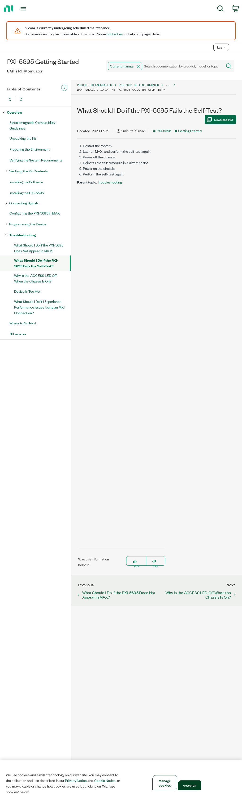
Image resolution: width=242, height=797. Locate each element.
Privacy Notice (76, 780)
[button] (138, 66)
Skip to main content (18, 37)
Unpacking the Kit (22, 138)
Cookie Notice (105, 780)
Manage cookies (165, 783)
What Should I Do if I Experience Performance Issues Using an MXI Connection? (39, 307)
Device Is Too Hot (27, 291)
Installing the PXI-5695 (26, 192)
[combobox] (164, 66)
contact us (115, 33)
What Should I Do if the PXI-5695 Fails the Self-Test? (36, 263)
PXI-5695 (163, 130)
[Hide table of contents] (64, 88)
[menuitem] (220, 9)
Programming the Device (27, 223)
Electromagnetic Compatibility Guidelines (32, 125)
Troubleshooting (22, 234)
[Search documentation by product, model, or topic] (228, 66)
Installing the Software (26, 181)
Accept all (189, 785)
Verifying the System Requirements (35, 159)
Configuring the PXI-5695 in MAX (34, 212)
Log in (221, 47)
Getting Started (190, 130)
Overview (14, 112)
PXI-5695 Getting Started (139, 85)
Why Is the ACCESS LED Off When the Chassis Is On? (35, 278)
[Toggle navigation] (31, 9)
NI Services (17, 333)
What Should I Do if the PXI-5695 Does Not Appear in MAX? (38, 247)
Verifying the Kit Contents (28, 170)
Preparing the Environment (29, 149)
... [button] (168, 85)
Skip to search (49, 37)
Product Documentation (94, 85)
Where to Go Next (22, 322)
